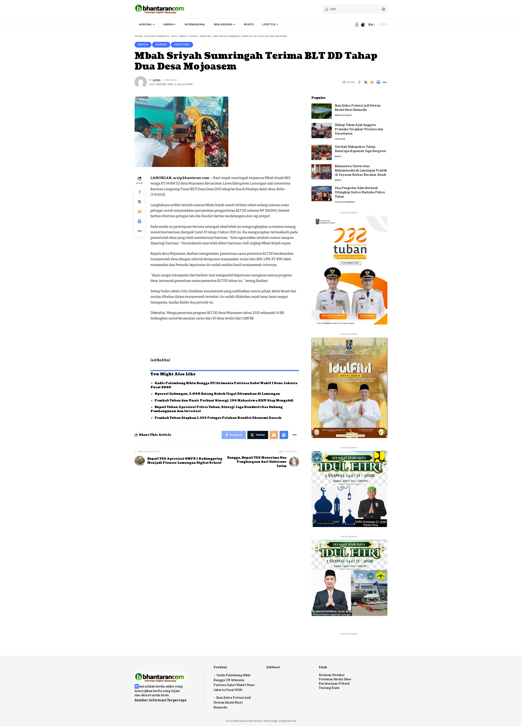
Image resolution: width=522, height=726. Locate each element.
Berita (143, 44)
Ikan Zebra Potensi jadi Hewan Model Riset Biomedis (358, 108)
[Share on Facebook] (359, 82)
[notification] (363, 24)
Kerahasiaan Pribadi (334, 684)
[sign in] (357, 24)
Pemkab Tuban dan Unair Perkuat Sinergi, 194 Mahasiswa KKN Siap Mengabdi (224, 400)
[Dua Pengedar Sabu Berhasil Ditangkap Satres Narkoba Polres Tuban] (321, 193)
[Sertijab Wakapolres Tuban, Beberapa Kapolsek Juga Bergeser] (321, 152)
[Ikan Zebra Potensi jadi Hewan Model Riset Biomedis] (321, 111)
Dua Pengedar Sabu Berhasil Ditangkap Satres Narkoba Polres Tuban (360, 192)
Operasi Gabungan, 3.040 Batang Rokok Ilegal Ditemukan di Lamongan (217, 394)
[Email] (372, 82)
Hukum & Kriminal (345, 202)
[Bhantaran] (160, 675)
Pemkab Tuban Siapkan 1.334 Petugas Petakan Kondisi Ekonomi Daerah (218, 418)
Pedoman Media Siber (335, 679)
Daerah (161, 44)
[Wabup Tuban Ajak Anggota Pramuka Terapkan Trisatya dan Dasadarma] (321, 130)
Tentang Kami (329, 688)
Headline (340, 139)
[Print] (378, 82)
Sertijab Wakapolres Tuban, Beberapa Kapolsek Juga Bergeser (360, 149)
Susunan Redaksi (331, 675)
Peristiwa (181, 44)
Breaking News (343, 115)
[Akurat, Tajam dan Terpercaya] (160, 9)
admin (156, 80)
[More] (384, 82)
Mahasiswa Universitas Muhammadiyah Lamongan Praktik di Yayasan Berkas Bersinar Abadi (361, 170)
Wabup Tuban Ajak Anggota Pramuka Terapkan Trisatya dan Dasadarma (359, 129)
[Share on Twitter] (365, 82)
